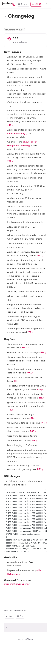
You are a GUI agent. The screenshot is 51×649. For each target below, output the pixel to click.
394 (42, 352)
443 (43, 423)
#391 (24, 348)
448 (9, 125)
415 (40, 398)
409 (29, 373)
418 (9, 410)
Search (24, 4)
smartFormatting (16, 133)
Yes (10, 616)
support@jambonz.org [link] (16, 584)
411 (15, 381)
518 (33, 441)
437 (31, 418)
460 (39, 256)
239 (29, 332)
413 (39, 389)
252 (9, 161)
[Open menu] (46, 4)
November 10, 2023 (14, 30)
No (21, 616)
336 (39, 469)
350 (32, 431)
